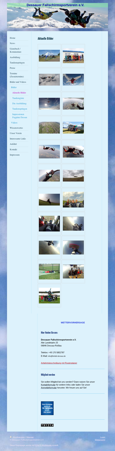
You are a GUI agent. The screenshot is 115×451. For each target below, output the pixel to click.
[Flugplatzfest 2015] (73, 128)
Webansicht (100, 440)
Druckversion (18, 437)
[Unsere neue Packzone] (49, 56)
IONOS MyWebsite (43, 445)
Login (102, 437)
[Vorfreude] (73, 199)
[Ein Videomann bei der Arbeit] (49, 271)
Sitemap (30, 437)
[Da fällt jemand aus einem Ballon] (73, 271)
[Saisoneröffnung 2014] (49, 295)
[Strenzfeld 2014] (73, 176)
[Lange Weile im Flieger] (49, 223)
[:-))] (73, 247)
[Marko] (49, 200)
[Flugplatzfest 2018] (73, 55)
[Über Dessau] (73, 224)
